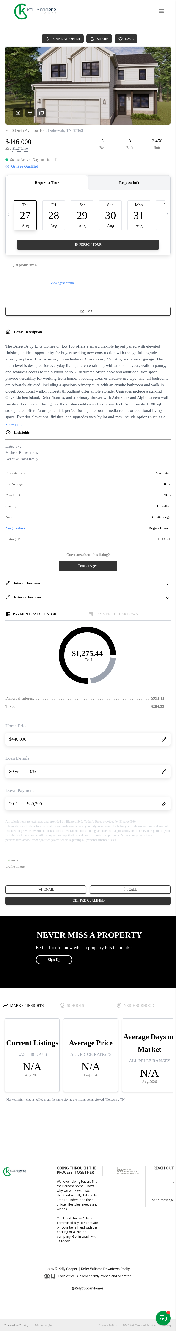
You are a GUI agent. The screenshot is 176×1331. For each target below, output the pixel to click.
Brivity (23, 1325)
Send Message (163, 1200)
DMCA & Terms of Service (139, 1325)
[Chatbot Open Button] (163, 1318)
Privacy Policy (108, 1325)
